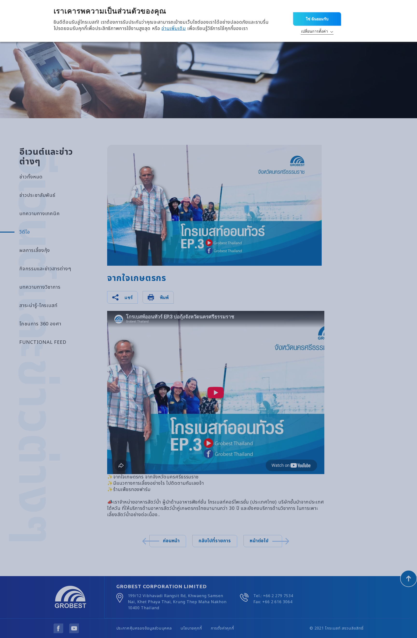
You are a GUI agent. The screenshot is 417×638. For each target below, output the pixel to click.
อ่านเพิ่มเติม (173, 28)
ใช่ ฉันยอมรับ (317, 19)
